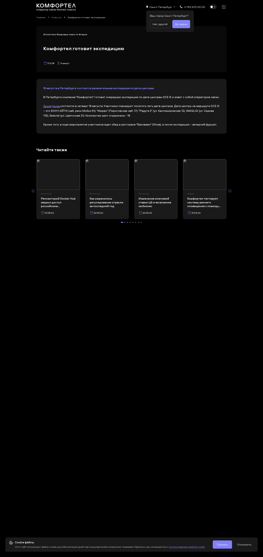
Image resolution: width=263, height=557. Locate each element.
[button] (160, 6)
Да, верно (181, 24)
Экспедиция (51, 106)
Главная (40, 17)
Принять (222, 544)
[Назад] (33, 191)
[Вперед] (229, 191)
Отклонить (244, 544)
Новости (57, 17)
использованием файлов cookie (187, 546)
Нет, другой (160, 24)
